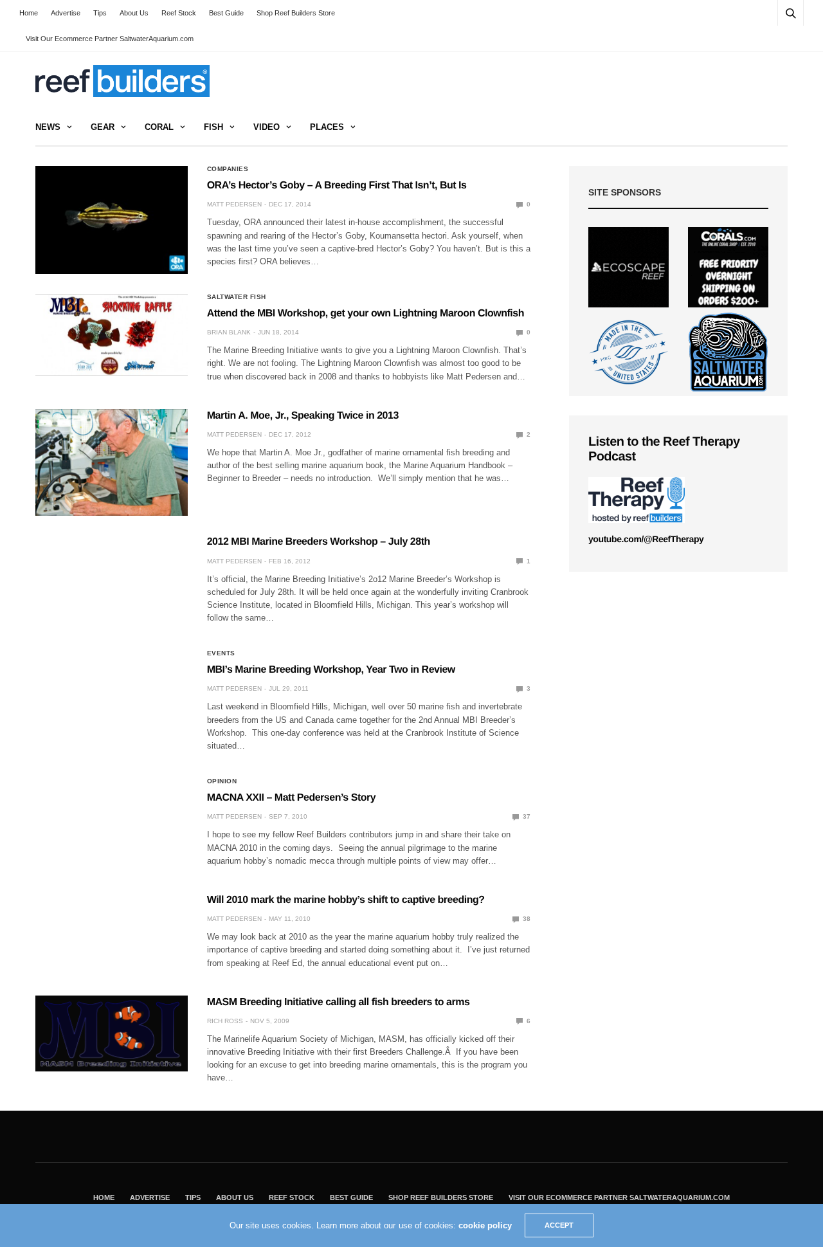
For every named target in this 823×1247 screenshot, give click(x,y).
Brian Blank (229, 332)
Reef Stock (178, 13)
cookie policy (485, 1225)
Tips (100, 13)
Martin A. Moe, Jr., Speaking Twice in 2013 (303, 415)
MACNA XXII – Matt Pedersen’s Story (291, 797)
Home (28, 13)
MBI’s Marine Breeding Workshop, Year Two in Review (331, 669)
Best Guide (226, 13)
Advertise (65, 13)
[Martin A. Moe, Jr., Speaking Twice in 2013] (111, 462)
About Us (134, 13)
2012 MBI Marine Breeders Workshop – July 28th (318, 541)
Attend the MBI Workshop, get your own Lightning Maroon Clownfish (365, 313)
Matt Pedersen (234, 204)
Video (266, 127)
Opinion (222, 781)
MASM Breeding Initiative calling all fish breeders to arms (338, 1002)
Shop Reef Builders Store (296, 13)
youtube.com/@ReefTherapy (645, 539)
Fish (213, 127)
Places (327, 127)
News (47, 127)
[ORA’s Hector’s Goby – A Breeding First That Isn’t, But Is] (111, 220)
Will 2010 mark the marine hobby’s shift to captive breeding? (346, 900)
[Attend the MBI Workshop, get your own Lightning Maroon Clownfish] (111, 335)
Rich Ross (225, 1020)
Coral (159, 127)
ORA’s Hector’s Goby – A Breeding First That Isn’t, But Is (337, 185)
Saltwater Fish (236, 297)
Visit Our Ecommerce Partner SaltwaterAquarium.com (110, 38)
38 (525, 918)
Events (221, 653)
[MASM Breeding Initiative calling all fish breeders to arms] (111, 1033)
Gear (102, 127)
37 (525, 816)
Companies (228, 169)
